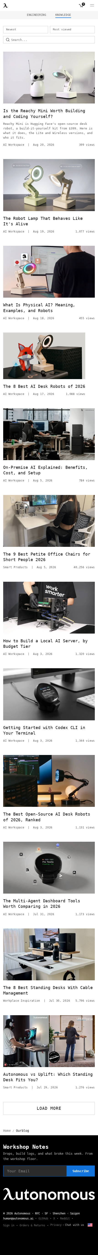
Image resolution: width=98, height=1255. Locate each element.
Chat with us (74, 1225)
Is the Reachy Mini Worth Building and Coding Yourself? (44, 113)
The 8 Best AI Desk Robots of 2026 (44, 386)
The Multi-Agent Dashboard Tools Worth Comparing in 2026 (41, 903)
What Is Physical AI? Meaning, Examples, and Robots (39, 307)
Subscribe (80, 1171)
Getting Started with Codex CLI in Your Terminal (44, 730)
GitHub (43, 1218)
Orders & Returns (32, 1225)
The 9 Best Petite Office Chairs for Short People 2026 (46, 557)
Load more (49, 1108)
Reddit (65, 1218)
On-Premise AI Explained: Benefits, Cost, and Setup (45, 470)
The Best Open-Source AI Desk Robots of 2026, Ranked (46, 817)
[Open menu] (92, 5)
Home (7, 1130)
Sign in (8, 1225)
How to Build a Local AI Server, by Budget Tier (45, 643)
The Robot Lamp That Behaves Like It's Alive (43, 221)
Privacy (56, 1225)
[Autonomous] (5, 5)
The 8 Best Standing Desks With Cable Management (48, 990)
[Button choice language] (90, 1224)
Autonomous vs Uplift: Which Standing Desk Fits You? (48, 1077)
